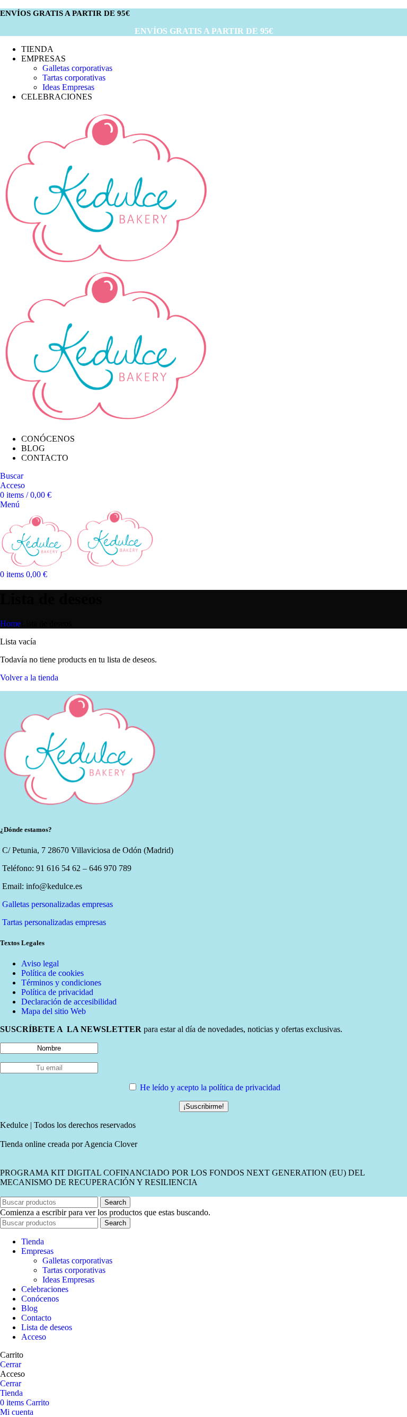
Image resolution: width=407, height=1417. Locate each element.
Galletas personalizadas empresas (57, 904)
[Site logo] (106, 262)
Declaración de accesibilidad (69, 1001)
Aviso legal (40, 963)
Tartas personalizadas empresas (54, 922)
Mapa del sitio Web (53, 1011)
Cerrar (10, 1364)
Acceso (33, 1336)
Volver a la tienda (29, 677)
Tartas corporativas (73, 77)
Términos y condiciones (61, 982)
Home (10, 623)
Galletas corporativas (77, 68)
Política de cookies (52, 972)
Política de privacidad (57, 992)
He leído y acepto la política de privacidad (210, 1087)
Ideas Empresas (68, 87)
